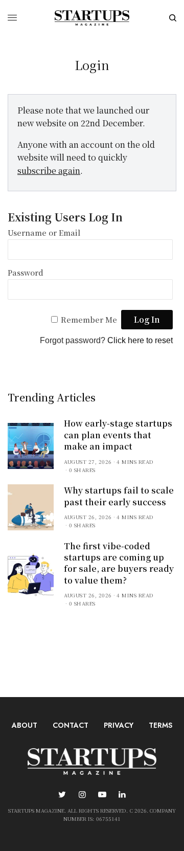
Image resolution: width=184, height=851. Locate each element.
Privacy (118, 725)
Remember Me (89, 319)
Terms (160, 725)
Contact (70, 725)
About (24, 725)
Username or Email (44, 232)
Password (25, 272)
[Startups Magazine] (92, 18)
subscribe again (48, 170)
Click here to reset (140, 340)
